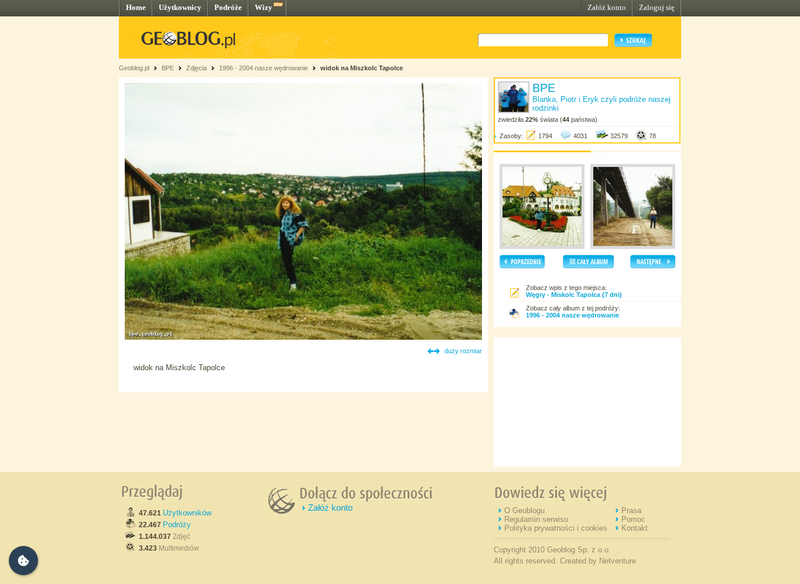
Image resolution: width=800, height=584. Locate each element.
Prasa (631, 510)
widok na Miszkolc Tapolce (361, 67)
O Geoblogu (524, 510)
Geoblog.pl (134, 67)
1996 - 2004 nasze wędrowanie (263, 67)
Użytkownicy (180, 7)
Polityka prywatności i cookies (555, 528)
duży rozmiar (463, 350)
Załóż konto (606, 7)
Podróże (228, 7)
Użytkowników (187, 512)
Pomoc (633, 519)
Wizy (263, 7)
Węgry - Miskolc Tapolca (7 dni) (574, 294)
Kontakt (634, 528)
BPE (168, 67)
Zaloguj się (657, 7)
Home (136, 7)
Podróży (177, 524)
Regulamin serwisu (536, 519)
